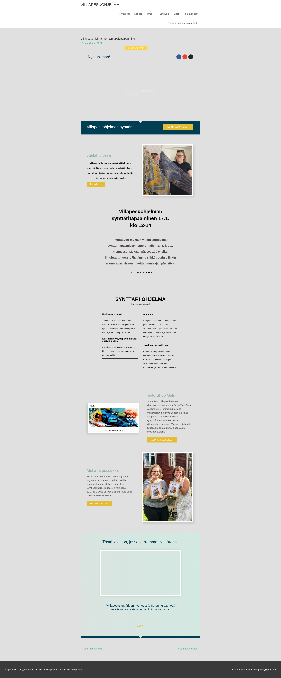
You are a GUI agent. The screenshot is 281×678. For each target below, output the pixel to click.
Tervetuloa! (124, 14)
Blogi (176, 14)
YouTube (164, 14)
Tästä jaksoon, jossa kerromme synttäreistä (140, 542)
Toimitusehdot (190, 14)
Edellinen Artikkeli (91, 648)
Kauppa (138, 14)
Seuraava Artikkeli (189, 648)
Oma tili (151, 14)
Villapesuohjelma (100, 4)
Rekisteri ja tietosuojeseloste (183, 23)
